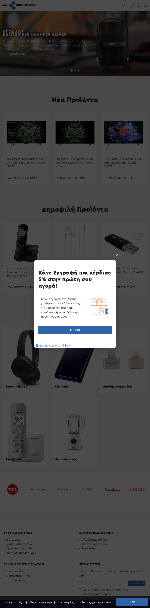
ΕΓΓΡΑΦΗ (75, 329)
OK (133, 602)
